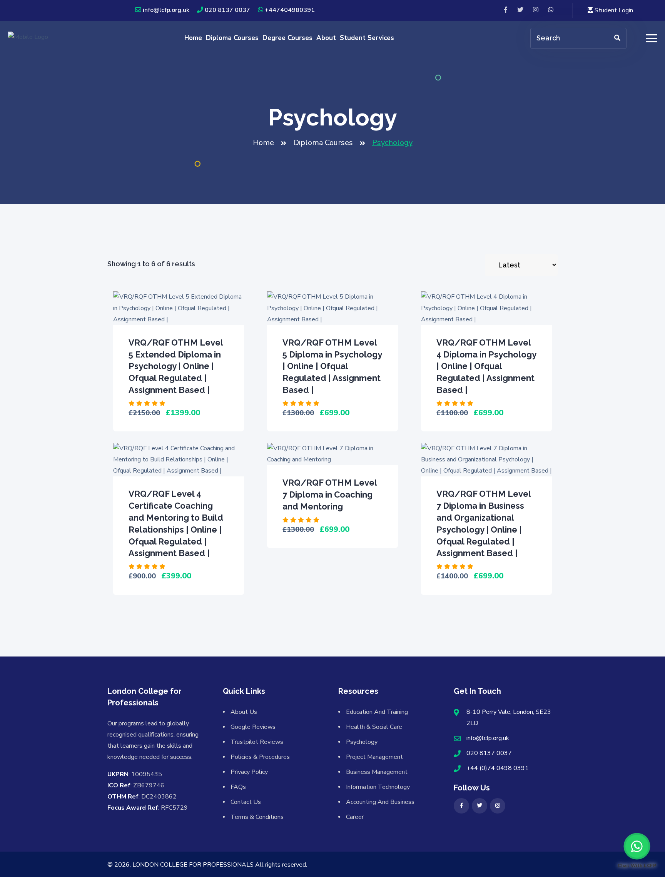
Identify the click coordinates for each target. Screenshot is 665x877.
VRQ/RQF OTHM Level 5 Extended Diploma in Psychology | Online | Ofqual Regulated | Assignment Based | (176, 366)
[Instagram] (535, 10)
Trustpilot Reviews (257, 742)
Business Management (377, 772)
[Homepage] (28, 37)
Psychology (362, 742)
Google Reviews (253, 727)
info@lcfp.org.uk (166, 10)
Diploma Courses (232, 37)
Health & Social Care (374, 727)
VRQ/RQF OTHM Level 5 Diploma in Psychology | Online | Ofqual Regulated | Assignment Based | (332, 366)
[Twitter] (520, 10)
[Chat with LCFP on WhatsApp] (636, 846)
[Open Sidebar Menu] (650, 38)
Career (355, 817)
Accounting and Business (380, 802)
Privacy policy (249, 772)
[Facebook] (506, 10)
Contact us (246, 802)
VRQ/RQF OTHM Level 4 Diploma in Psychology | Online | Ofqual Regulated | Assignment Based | (486, 366)
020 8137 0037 (227, 10)
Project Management (374, 757)
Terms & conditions (257, 817)
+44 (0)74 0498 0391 (497, 768)
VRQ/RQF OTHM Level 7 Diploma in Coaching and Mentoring (329, 494)
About (326, 37)
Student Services (367, 37)
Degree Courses (287, 37)
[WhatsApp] (550, 10)
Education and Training (377, 712)
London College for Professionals (193, 864)
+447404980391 (290, 10)
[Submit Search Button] (617, 38)
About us (244, 712)
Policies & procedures (260, 757)
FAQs (238, 787)
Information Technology (378, 787)
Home (193, 37)
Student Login (613, 10)
